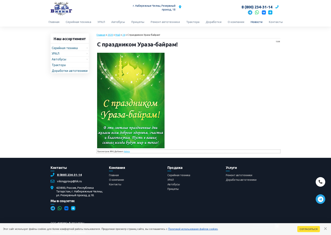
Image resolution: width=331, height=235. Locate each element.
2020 (110, 35)
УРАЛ (170, 179)
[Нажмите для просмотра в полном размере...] (131, 147)
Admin (127, 151)
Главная (101, 35)
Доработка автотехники (241, 179)
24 (123, 35)
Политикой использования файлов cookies (193, 229)
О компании (116, 179)
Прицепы (173, 188)
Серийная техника (178, 175)
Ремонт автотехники (239, 175)
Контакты (115, 184)
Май (117, 35)
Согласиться (309, 229)
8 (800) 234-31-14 (69, 174)
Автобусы (173, 184)
